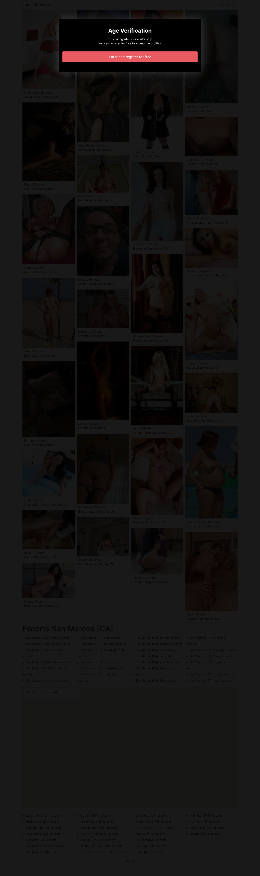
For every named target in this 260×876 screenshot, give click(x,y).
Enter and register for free (130, 57)
